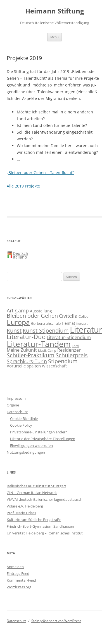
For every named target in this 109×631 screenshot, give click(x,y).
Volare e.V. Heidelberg (25, 506)
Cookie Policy (21, 425)
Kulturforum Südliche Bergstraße (34, 519)
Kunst (14, 330)
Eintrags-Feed (18, 573)
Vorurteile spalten (24, 366)
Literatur (86, 329)
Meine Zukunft (22, 350)
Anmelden (15, 566)
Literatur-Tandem (39, 344)
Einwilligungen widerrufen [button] (31, 445)
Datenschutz (17, 411)
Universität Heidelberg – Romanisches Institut (45, 533)
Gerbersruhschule (46, 323)
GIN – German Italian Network (32, 492)
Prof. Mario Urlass (21, 512)
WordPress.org (19, 586)
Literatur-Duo (26, 336)
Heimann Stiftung (54, 11)
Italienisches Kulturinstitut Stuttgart (36, 485)
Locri (75, 346)
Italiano (20, 257)
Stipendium (63, 361)
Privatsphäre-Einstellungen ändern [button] (39, 432)
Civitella (68, 315)
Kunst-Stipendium (46, 330)
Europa (18, 322)
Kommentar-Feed (21, 580)
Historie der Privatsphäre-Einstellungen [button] (42, 438)
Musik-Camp (47, 351)
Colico (84, 316)
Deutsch (20, 253)
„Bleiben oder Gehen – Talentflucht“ (40, 172)
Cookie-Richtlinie (24, 418)
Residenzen (69, 350)
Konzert (82, 324)
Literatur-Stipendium (69, 337)
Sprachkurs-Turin (27, 361)
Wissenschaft (54, 366)
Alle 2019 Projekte (23, 186)
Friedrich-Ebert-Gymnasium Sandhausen (40, 526)
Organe (13, 405)
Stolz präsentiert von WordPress (56, 620)
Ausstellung (41, 311)
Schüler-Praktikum (30, 355)
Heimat (68, 323)
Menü (54, 37)
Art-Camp (18, 310)
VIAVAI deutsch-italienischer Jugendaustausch (44, 499)
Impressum (16, 398)
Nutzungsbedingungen (26, 452)
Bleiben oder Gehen (32, 315)
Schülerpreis (72, 355)
